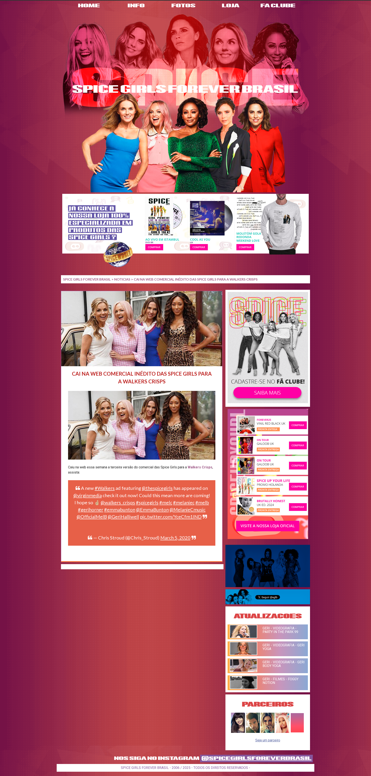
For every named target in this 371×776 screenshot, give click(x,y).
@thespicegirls (157, 488)
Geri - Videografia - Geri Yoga (284, 647)
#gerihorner (90, 509)
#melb (202, 502)
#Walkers (105, 488)
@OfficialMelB (92, 516)
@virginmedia (87, 495)
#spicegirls (147, 502)
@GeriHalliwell (123, 516)
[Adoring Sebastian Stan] (253, 732)
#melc (165, 502)
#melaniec (184, 502)
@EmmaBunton (152, 509)
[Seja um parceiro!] (297, 732)
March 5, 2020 (175, 538)
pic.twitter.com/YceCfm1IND (171, 516)
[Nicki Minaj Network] (282, 732)
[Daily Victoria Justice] (238, 732)
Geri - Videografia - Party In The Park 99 (280, 630)
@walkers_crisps (118, 502)
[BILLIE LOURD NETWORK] (268, 732)
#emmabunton (119, 509)
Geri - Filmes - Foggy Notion (280, 681)
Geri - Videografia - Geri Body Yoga (284, 664)
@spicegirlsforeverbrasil (256, 758)
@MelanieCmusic (187, 509)
